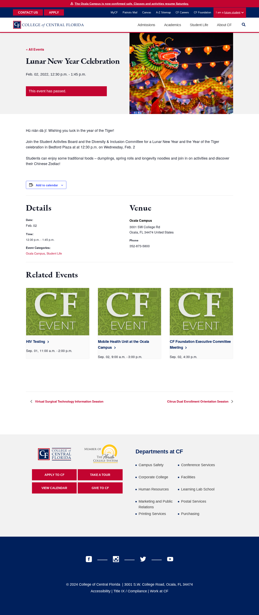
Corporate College (153, 477)
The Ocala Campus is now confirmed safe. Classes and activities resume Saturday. (132, 3)
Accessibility (100, 591)
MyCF (114, 12)
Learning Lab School (197, 489)
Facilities (188, 477)
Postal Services (193, 501)
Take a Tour (100, 474)
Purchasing (190, 514)
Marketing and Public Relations (156, 504)
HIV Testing (35, 341)
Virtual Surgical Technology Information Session (68, 401)
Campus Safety (151, 465)
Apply (54, 12)
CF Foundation (202, 12)
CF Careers (182, 12)
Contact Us (28, 12)
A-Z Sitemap (163, 12)
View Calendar (54, 488)
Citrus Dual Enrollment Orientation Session (198, 401)
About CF (224, 25)
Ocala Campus (35, 253)
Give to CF (100, 488)
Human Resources (154, 489)
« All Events (35, 49)
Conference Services (198, 465)
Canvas (146, 12)
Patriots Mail (130, 12)
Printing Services (152, 514)
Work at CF (159, 591)
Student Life (199, 25)
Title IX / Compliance (130, 591)
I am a (228, 12)
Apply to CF (54, 474)
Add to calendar (47, 185)
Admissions (146, 25)
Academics (172, 25)
